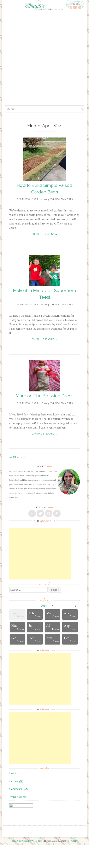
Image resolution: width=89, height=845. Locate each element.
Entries (16, 781)
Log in (13, 773)
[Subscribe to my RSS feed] (57, 513)
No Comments (63, 199)
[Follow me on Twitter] (40, 513)
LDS (47, 475)
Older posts (17, 457)
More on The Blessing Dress (44, 395)
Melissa (25, 199)
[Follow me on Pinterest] (48, 513)
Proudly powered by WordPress (26, 840)
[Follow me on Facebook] (32, 513)
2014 (44, 605)
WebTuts (74, 840)
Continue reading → (44, 234)
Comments (18, 789)
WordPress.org (17, 797)
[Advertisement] (44, 58)
